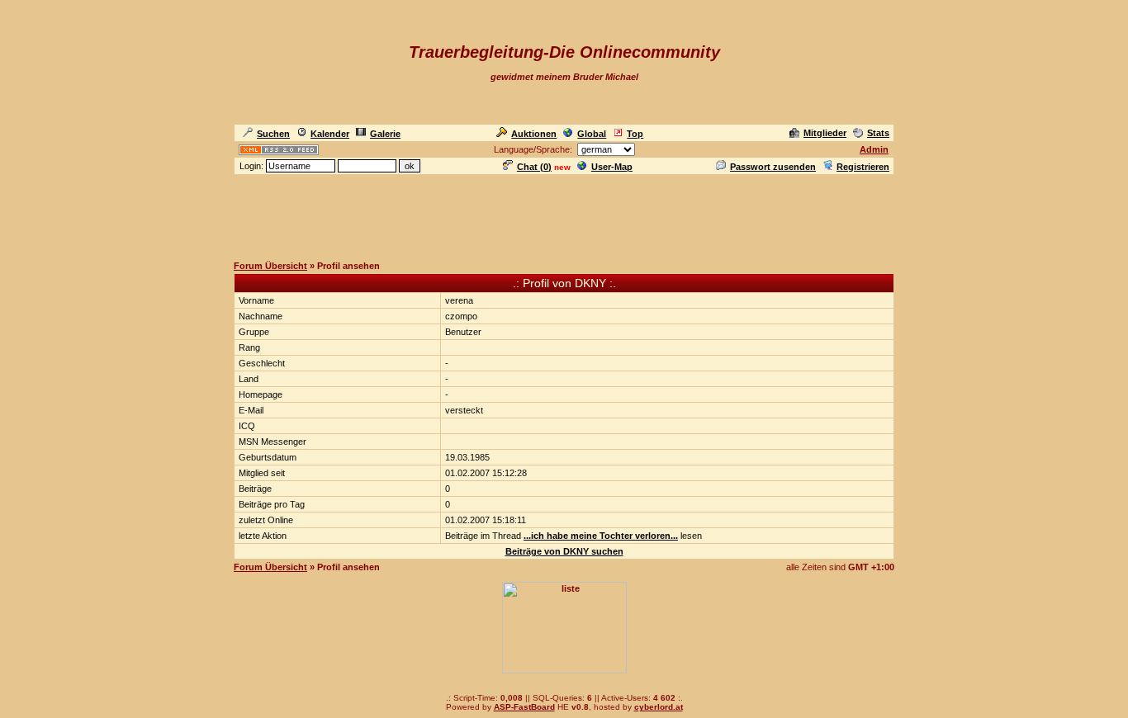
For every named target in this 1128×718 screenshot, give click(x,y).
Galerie (385, 134)
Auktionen (534, 134)
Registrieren (863, 167)
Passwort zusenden (773, 167)
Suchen (273, 134)
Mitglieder (824, 133)
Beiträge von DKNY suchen (564, 551)
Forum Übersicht (270, 266)
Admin (874, 149)
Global (591, 134)
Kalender (329, 134)
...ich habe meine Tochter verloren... (601, 536)
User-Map (612, 167)
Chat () (534, 167)
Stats (878, 133)
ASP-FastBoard (524, 706)
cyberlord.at (658, 706)
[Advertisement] (564, 214)
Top (635, 134)
